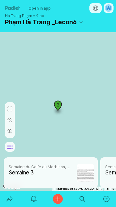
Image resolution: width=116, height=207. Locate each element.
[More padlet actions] (106, 199)
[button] (58, 108)
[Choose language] (95, 8)
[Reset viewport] (10, 109)
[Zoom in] (10, 131)
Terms (109, 188)
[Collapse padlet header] (81, 22)
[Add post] (57, 199)
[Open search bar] (82, 199)
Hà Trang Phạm (18, 16)
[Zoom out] (10, 120)
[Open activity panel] (33, 199)
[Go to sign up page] (109, 8)
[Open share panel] (9, 199)
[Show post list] (10, 147)
